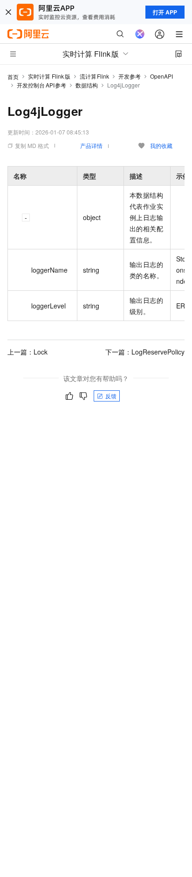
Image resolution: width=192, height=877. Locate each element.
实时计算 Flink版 (49, 76)
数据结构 (86, 85)
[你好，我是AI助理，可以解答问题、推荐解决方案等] (140, 34)
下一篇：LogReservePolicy (145, 351)
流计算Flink (95, 76)
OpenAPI (161, 76)
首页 (13, 76)
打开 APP (165, 12)
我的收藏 (161, 145)
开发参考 (129, 76)
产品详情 (91, 145)
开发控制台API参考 (41, 85)
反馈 (111, 396)
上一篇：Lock (27, 351)
